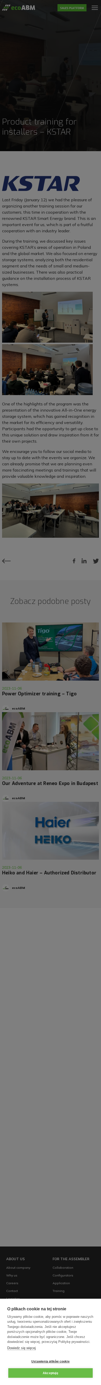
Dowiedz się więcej (21, 1348)
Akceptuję (50, 1373)
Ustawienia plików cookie (50, 1361)
